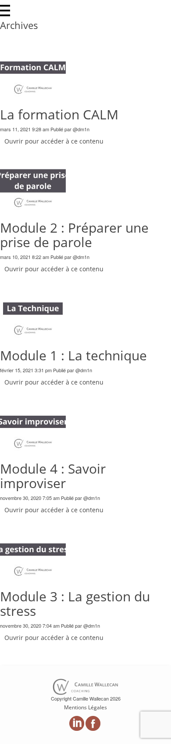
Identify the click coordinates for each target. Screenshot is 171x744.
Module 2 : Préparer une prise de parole (74, 235)
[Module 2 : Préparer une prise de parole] (33, 179)
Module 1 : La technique (73, 355)
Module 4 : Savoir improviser (53, 476)
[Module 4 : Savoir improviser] (33, 420)
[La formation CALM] (33, 66)
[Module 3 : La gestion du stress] (33, 548)
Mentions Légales (85, 707)
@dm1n (81, 129)
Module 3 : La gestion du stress (75, 603)
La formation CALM (59, 114)
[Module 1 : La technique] (33, 307)
